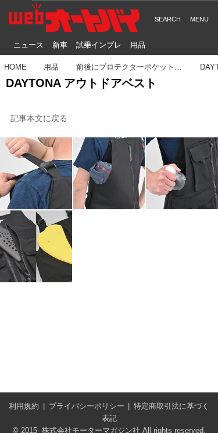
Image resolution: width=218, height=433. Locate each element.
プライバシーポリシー (86, 406)
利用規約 (24, 406)
